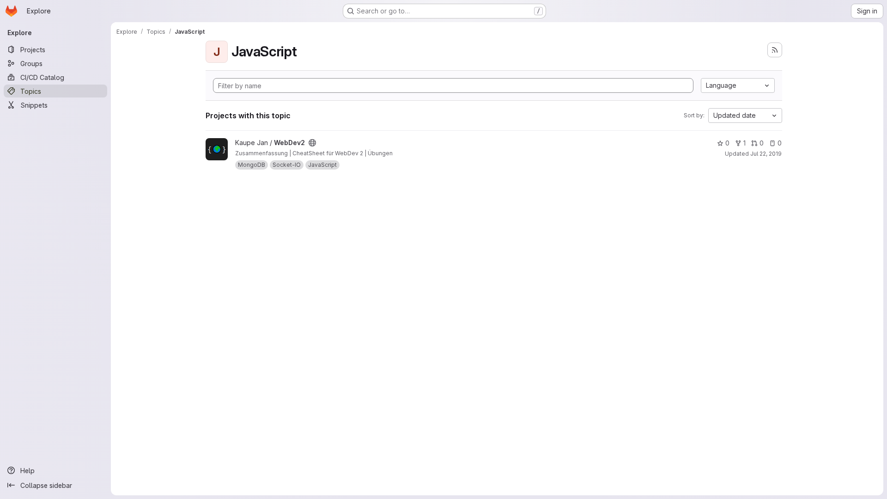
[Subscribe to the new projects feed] (774, 50)
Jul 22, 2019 (766, 153)
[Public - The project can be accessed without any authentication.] (312, 142)
